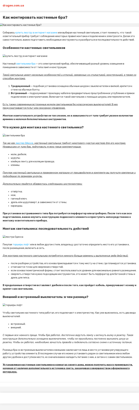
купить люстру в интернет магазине (36, 32)
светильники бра (25, 63)
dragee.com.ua (13, 5)
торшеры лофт (21, 244)
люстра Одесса (24, 143)
